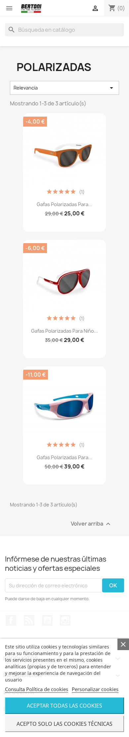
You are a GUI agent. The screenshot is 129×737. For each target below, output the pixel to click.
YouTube (47, 620)
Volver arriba (91, 524)
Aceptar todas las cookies (64, 705)
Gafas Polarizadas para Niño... (64, 331)
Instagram (65, 620)
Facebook (11, 620)
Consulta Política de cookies (36, 689)
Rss (29, 620)
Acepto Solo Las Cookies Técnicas (64, 723)
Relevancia (64, 88)
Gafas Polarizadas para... (64, 204)
